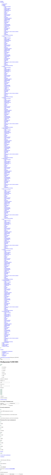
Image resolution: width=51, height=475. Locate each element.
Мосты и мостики (7, 14)
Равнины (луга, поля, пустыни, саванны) (11, 31)
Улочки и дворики (7, 8)
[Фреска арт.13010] (1, 394)
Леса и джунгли (7, 15)
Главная (1, 357)
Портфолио (4, 352)
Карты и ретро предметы (8, 35)
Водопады (6, 17)
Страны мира (6, 26)
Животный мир (7, 19)
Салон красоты (5, 158)
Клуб (3, 188)
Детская (3, 66)
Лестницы (6, 32)
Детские (5, 86)
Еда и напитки (6, 21)
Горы (5, 11)
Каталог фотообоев (6, 357)
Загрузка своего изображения (7, 351)
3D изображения (7, 24)
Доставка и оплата (3, 399)
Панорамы (6, 29)
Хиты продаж (4, 3)
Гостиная (3, 249)
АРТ (5, 30)
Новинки (4, 4)
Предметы (6, 34)
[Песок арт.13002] (1, 389)
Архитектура (6, 41)
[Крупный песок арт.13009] (1, 391)
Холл (3, 219)
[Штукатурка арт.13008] (1, 393)
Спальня (3, 5)
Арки (5, 7)
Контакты (4, 355)
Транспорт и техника (8, 18)
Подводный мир (7, 58)
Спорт (5, 23)
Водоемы (6, 12)
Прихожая (4, 97)
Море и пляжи (6, 9)
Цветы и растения (7, 6)
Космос (5, 20)
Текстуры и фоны (7, 25)
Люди (5, 16)
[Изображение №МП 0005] (1, 364)
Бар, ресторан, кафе (5, 311)
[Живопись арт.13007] (1, 392)
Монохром (6, 22)
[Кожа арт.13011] (1, 390)
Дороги (5, 57)
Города (5, 13)
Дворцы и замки (7, 49)
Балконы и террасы (7, 40)
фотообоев (2, 2)
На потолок (6, 28)
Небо (5, 33)
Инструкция (4, 354)
